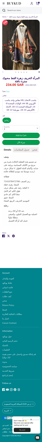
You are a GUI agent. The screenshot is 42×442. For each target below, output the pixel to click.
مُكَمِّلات (4, 432)
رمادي (6, 120)
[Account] (31, 2)
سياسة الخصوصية (9, 366)
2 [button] (18, 72)
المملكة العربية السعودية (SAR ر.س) (17, 404)
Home (4, 17)
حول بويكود (7, 336)
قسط (4, 309)
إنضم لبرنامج (7, 375)
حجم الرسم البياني (10, 341)
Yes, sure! (22, 430)
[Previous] (3, 72)
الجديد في (5, 425)
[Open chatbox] (37, 437)
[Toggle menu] (3, 3)
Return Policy (8, 305)
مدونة (4, 362)
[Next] (39, 72)
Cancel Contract (9, 323)
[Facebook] (3, 389)
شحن (4, 300)
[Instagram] (11, 389)
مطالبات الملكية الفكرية (12, 314)
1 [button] (15, 72)
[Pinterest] (15, 389)
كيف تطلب (6, 296)
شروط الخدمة (8, 371)
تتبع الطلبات (7, 292)
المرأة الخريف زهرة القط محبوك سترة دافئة (23, 17)
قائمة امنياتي (7, 287)
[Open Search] (4, 10)
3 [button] (21, 72)
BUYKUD (18, 436)
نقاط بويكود (7, 283)
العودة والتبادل (8, 278)
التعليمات (6, 349)
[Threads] (18, 389)
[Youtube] (7, 389)
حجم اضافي (6, 429)
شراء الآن (21, 142)
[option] (21, 45)
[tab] (7, 150)
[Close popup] (31, 418)
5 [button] (26, 72)
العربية (6, 410)
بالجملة (5, 345)
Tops (8, 91)
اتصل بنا (5, 318)
